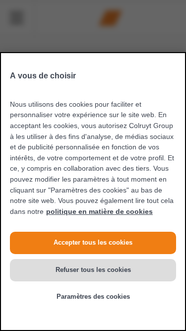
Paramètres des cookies (93, 296)
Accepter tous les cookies (93, 242)
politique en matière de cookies (99, 211)
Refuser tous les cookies (93, 269)
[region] (93, 191)
